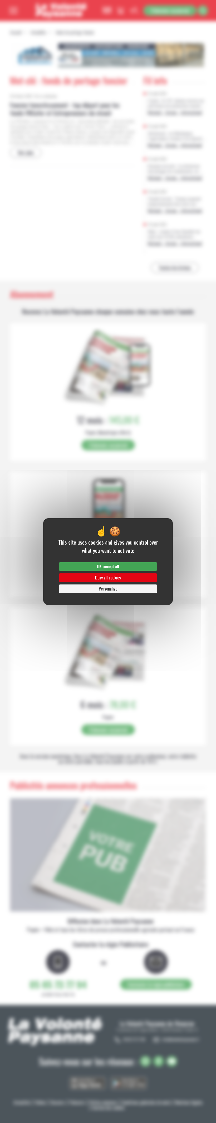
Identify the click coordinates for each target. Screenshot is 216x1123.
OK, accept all (108, 566)
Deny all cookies (108, 577)
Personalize (108, 589)
